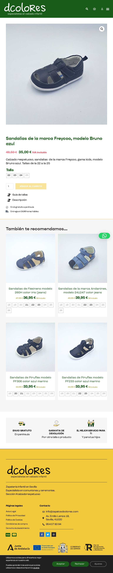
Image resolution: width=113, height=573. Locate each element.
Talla (9, 170)
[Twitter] (48, 534)
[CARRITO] (94, 8)
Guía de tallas (20, 195)
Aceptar (60, 564)
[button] (87, 9)
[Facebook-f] (42, 534)
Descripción (19, 200)
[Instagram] (53, 534)
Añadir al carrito (31, 186)
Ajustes (98, 564)
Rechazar (79, 564)
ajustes (36, 568)
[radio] (8, 175)
